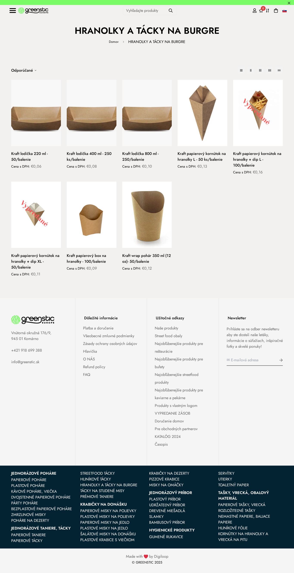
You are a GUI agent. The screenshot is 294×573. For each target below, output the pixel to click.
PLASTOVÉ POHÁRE (28, 485)
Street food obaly (168, 336)
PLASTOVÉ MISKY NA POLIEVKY (107, 516)
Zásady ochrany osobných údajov (110, 343)
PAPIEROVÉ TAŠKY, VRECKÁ (241, 505)
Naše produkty (166, 328)
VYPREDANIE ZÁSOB (172, 413)
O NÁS (89, 359)
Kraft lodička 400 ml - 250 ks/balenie (89, 156)
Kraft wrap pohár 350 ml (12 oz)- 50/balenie (146, 258)
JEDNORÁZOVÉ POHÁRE (33, 473)
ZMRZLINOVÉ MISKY (28, 514)
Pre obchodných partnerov (176, 429)
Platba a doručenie (98, 328)
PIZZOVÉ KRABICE (164, 479)
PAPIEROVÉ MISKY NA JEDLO (104, 522)
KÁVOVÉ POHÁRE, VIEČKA (34, 491)
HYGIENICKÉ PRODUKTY (172, 530)
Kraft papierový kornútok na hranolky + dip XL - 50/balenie (35, 261)
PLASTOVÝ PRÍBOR (165, 499)
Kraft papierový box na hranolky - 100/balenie (86, 258)
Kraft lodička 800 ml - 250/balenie (140, 156)
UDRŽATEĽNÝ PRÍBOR (167, 505)
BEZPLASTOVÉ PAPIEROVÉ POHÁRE (41, 509)
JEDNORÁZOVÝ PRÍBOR (170, 493)
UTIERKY (225, 479)
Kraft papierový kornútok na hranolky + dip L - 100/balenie (257, 159)
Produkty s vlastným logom (176, 405)
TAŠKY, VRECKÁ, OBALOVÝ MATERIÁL (243, 495)
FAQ (86, 374)
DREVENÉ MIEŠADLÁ (167, 511)
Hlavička (90, 351)
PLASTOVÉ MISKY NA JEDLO (104, 528)
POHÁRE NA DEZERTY (30, 520)
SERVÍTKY (226, 473)
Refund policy (94, 367)
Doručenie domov (169, 421)
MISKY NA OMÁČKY (166, 485)
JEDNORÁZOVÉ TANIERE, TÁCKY (41, 528)
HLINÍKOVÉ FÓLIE (233, 528)
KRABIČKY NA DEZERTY (169, 473)
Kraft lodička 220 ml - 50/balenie (29, 156)
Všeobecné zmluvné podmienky (108, 336)
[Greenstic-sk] (33, 10)
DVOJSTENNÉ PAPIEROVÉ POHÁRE (41, 497)
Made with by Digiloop (147, 556)
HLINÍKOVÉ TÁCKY (95, 479)
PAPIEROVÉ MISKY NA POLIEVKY (108, 511)
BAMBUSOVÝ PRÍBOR (167, 522)
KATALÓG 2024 (168, 436)
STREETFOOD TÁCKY (97, 473)
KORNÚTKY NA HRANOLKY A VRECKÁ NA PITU (243, 536)
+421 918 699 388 (26, 350)
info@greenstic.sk (25, 362)
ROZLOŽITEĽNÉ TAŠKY (236, 510)
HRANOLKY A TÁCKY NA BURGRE (108, 485)
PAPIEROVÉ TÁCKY (26, 541)
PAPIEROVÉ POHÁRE (28, 480)
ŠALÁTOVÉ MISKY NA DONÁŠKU (108, 534)
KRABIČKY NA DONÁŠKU (103, 504)
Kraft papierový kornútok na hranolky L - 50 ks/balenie (202, 156)
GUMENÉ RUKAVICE (166, 537)
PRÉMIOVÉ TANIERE (97, 496)
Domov (114, 41)
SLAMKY (156, 516)
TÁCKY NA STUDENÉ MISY (102, 491)
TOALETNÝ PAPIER (233, 485)
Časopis (161, 444)
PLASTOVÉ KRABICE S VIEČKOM (107, 540)
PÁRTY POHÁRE (24, 503)
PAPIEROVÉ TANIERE (28, 535)
